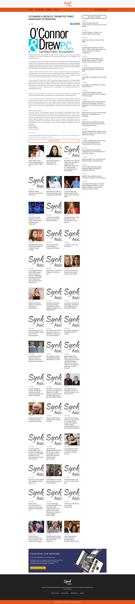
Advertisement (74, 593)
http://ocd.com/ (32, 132)
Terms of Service (55, 593)
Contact (82, 593)
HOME (31, 9)
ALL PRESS (48, 9)
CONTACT (56, 9)
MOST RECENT (40, 9)
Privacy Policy (64, 593)
